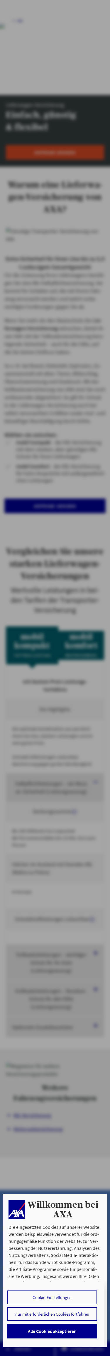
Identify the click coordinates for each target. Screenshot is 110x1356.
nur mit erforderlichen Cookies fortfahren (52, 1314)
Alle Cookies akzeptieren (52, 1331)
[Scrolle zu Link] (16, 1209)
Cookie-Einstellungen (52, 1297)
